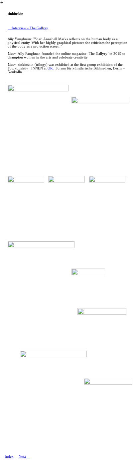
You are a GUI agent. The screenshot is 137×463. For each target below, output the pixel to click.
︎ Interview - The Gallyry (28, 28)
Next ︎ (24, 456)
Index (9, 456)
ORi (51, 68)
